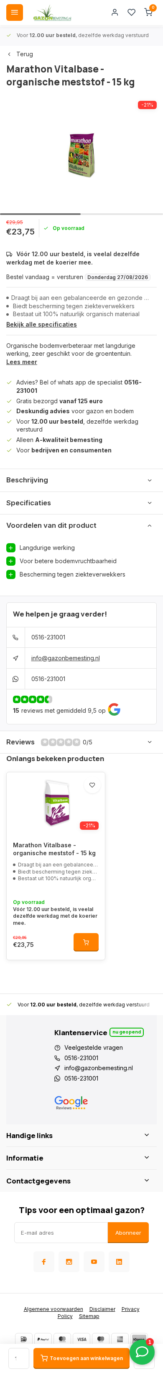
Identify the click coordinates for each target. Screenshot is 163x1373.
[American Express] (120, 1339)
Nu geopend (126, 1032)
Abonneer (128, 1232)
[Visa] (81, 1339)
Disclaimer (102, 1309)
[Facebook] (43, 1261)
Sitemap (89, 1316)
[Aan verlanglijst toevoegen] (92, 784)
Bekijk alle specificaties (41, 324)
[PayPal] (43, 1339)
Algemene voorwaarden (53, 1309)
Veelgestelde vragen (93, 1047)
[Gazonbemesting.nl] (52, 12)
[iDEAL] (24, 1339)
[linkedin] (119, 1261)
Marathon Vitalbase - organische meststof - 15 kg (54, 849)
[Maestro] (101, 1339)
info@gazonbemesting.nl (65, 658)
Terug (24, 53)
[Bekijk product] (86, 942)
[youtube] (94, 1261)
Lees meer (21, 361)
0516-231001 (48, 637)
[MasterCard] (62, 1339)
